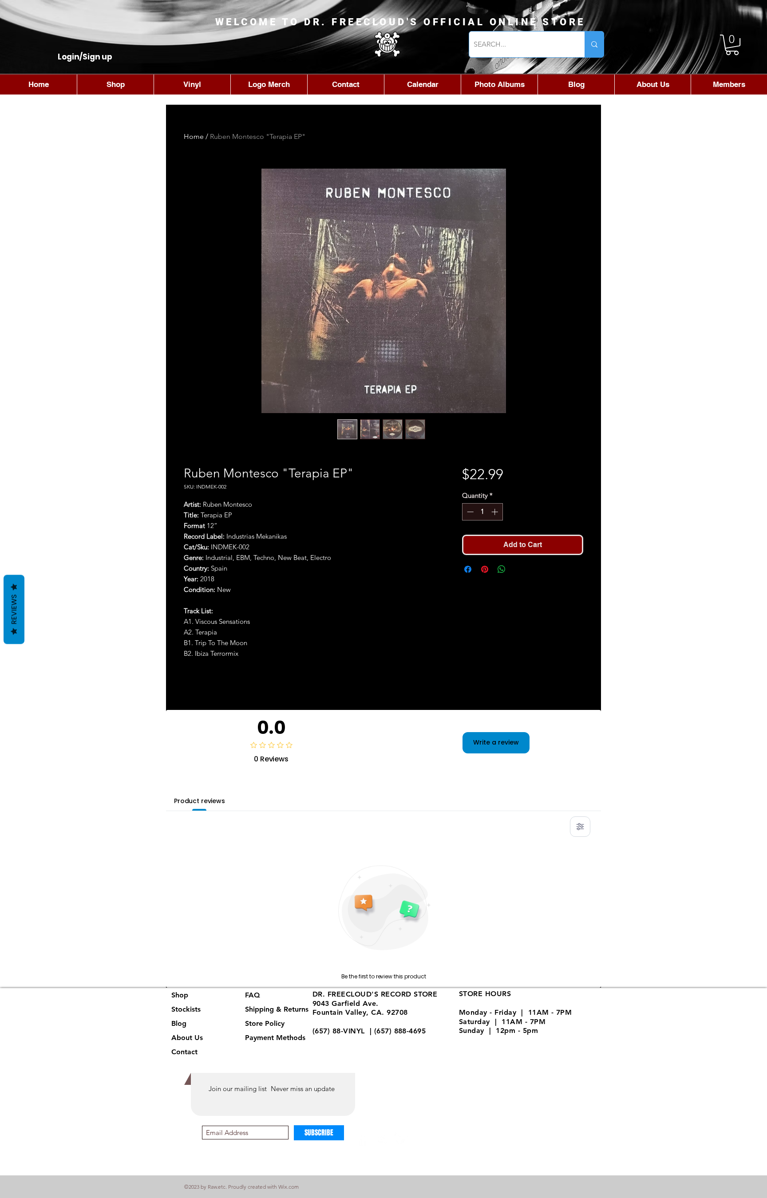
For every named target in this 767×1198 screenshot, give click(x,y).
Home (194, 136)
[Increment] (496, 512)
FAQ (252, 995)
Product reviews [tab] (199, 800)
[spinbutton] (482, 512)
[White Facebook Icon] (362, 1139)
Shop (179, 995)
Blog (178, 1023)
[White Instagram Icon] (382, 1139)
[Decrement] (469, 512)
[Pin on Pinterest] (484, 569)
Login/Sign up (85, 57)
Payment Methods (276, 1037)
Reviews (14, 610)
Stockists (186, 1009)
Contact (184, 1052)
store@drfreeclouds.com (355, 1040)
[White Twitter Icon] (401, 1139)
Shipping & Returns (276, 1009)
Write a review (496, 742)
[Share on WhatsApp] (501, 569)
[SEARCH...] (594, 44)
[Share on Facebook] (468, 569)
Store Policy (265, 1023)
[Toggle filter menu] (580, 826)
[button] (732, 45)
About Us (187, 1037)
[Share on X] (518, 569)
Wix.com (288, 1186)
